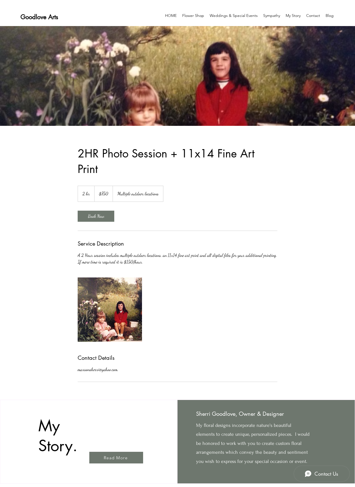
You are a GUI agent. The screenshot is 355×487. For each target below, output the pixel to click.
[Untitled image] (110, 309)
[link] (96, 216)
